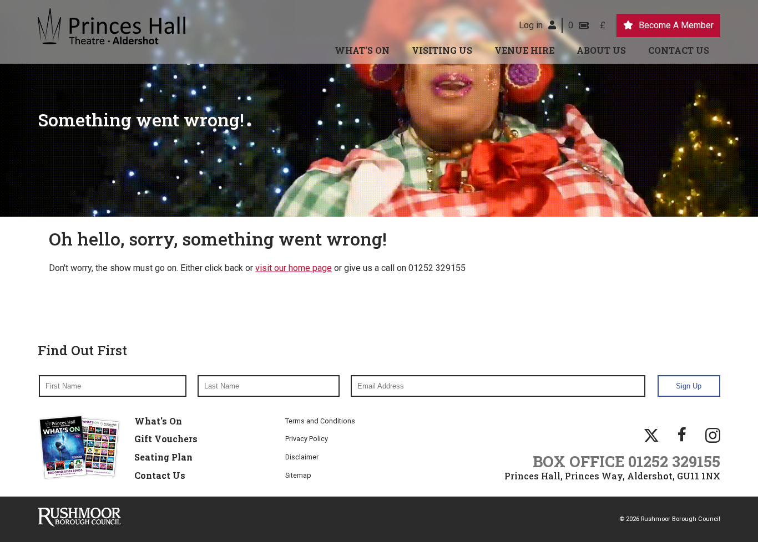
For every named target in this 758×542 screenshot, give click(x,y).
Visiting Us (442, 50)
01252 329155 (674, 461)
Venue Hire (524, 50)
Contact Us (678, 50)
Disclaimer (302, 457)
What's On (362, 50)
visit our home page (293, 268)
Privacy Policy (306, 438)
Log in (531, 25)
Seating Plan (163, 457)
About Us (601, 50)
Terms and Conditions (320, 421)
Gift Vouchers (166, 438)
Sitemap (298, 475)
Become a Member (676, 25)
